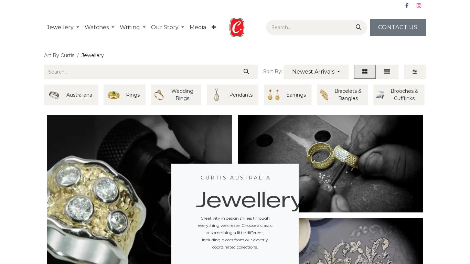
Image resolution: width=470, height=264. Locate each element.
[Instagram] (419, 5)
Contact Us (398, 27)
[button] (316, 72)
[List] (387, 72)
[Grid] (365, 72)
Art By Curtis (59, 55)
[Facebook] (406, 5)
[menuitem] (63, 27)
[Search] (357, 27)
